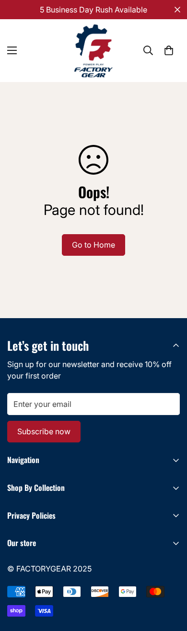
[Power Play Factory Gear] (93, 50)
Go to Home (93, 245)
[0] (169, 50)
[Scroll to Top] (169, 580)
